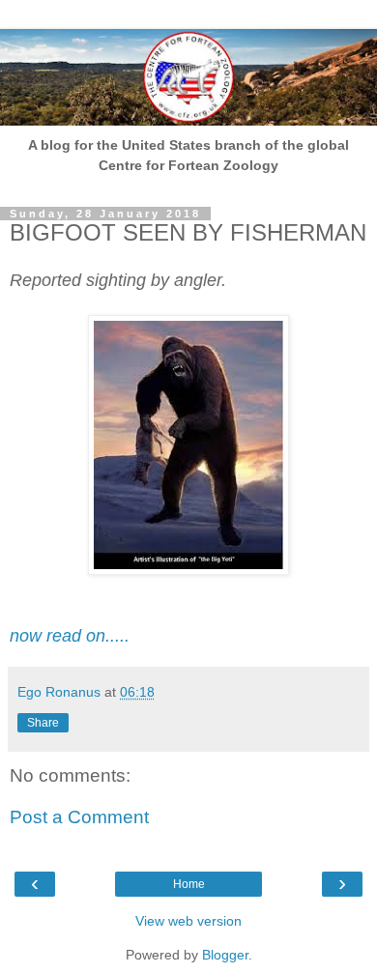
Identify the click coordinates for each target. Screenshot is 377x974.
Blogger (225, 954)
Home (189, 884)
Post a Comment (79, 817)
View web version (188, 921)
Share (43, 723)
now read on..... (70, 635)
